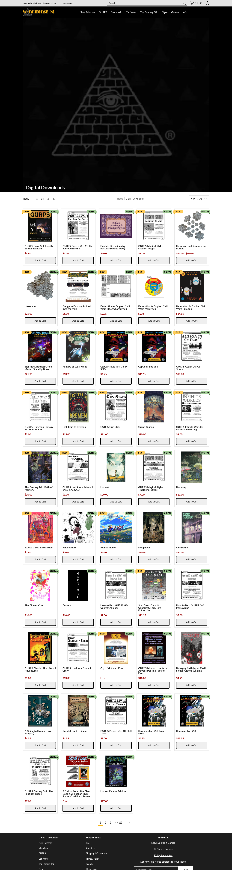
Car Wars (43, 858)
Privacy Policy (92, 858)
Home (120, 198)
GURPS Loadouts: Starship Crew (77, 669)
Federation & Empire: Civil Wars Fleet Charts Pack (115, 307)
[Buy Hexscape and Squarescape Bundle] (191, 226)
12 (37, 199)
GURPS (42, 853)
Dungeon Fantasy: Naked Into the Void (76, 307)
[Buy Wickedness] (78, 527)
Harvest (104, 487)
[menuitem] (196, 3)
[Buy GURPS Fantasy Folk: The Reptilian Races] (40, 771)
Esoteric (67, 605)
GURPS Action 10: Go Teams (188, 368)
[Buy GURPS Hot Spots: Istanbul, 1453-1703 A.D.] (78, 467)
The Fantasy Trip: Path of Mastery (39, 488)
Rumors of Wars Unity (74, 366)
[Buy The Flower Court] (40, 585)
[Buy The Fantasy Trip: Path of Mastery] (40, 467)
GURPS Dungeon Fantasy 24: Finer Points (39, 428)
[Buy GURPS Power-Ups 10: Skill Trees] (116, 710)
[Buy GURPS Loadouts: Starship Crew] (78, 648)
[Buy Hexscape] (40, 286)
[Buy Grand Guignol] (154, 406)
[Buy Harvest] (116, 467)
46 (120, 822)
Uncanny (181, 487)
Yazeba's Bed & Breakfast (39, 547)
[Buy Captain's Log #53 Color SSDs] (154, 710)
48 (54, 199)
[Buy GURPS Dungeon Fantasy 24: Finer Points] (40, 406)
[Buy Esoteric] (78, 585)
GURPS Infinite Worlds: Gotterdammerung (189, 428)
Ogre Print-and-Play (111, 668)
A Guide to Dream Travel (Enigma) (38, 732)
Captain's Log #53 (186, 730)
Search (89, 864)
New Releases (45, 843)
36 (48, 199)
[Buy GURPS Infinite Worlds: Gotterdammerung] (191, 406)
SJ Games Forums (163, 848)
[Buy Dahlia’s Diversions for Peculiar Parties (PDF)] (116, 226)
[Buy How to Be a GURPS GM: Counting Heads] (116, 585)
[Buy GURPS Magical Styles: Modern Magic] (154, 226)
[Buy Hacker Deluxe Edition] (116, 771)
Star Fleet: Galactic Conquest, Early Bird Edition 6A (149, 608)
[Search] (184, 3)
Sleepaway (144, 547)
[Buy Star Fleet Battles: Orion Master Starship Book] (40, 346)
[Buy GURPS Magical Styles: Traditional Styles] (154, 467)
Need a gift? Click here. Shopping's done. (40, 3)
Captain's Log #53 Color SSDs (151, 732)
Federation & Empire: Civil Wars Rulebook (190, 307)
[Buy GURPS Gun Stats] (116, 406)
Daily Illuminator (163, 855)
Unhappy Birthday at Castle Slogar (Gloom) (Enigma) (191, 669)
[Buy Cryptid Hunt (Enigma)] (78, 710)
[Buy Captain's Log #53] (191, 710)
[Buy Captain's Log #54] (154, 346)
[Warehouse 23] (38, 12)
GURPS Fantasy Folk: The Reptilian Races (39, 792)
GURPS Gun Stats (110, 426)
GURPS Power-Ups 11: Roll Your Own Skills (77, 247)
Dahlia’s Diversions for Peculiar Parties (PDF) (113, 247)
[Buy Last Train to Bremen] (78, 406)
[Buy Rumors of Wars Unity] (78, 346)
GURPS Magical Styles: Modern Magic (151, 247)
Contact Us (67, 3)
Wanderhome (108, 547)
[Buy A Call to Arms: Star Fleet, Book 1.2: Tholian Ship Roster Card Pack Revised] (78, 771)
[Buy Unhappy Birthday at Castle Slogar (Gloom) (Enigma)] (191, 648)
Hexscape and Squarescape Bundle (191, 247)
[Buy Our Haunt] (191, 527)
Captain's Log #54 (148, 366)
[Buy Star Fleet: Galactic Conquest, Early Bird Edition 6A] (154, 585)
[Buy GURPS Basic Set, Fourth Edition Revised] (40, 226)
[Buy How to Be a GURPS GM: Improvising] (191, 585)
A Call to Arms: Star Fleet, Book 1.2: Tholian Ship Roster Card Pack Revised (76, 794)
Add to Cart (40, 260)
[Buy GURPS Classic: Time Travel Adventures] (40, 648)
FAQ (88, 843)
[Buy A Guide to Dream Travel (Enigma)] (40, 710)
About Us (90, 848)
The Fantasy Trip (46, 864)
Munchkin (43, 848)
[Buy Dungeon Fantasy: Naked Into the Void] (78, 286)
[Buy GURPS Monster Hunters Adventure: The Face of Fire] (154, 648)
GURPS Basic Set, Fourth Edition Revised (39, 247)
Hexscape (30, 306)
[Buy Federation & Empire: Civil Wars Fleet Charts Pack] (116, 286)
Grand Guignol (146, 426)
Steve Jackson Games (163, 842)
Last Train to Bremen (74, 426)
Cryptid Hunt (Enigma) (74, 730)
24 (42, 199)
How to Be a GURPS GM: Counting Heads (114, 606)
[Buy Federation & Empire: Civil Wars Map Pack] (154, 286)
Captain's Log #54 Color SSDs (113, 368)
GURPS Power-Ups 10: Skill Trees (116, 732)
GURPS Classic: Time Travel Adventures (40, 669)
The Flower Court (35, 605)
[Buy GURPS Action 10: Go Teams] (191, 346)
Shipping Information (96, 853)
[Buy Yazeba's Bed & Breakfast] (40, 527)
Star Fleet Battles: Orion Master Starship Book (38, 368)
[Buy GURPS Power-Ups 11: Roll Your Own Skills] (78, 226)
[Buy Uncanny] (191, 467)
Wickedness (69, 547)
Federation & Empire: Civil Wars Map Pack (153, 307)
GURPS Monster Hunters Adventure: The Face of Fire (152, 671)
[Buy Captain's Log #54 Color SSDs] (116, 346)
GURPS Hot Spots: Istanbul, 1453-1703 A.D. (78, 488)
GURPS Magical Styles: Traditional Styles (151, 488)
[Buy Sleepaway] (154, 527)
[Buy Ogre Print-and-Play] (116, 648)
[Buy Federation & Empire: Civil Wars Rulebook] (191, 286)
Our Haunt (182, 547)
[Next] (130, 822)
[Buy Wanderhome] (116, 527)
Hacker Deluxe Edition (113, 791)
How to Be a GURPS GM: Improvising (190, 606)
